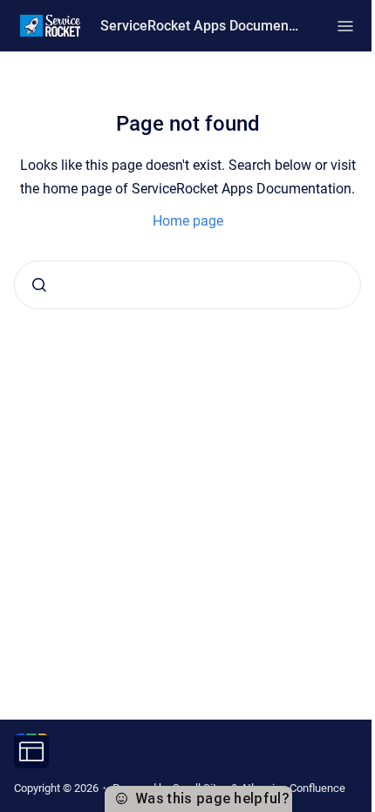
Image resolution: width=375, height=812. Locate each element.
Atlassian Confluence (293, 788)
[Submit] (39, 285)
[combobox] (187, 284)
